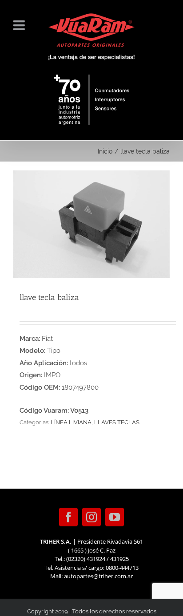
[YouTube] (114, 517)
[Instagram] (91, 517)
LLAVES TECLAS (116, 422)
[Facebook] (68, 517)
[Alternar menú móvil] (20, 25)
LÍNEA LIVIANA (71, 422)
